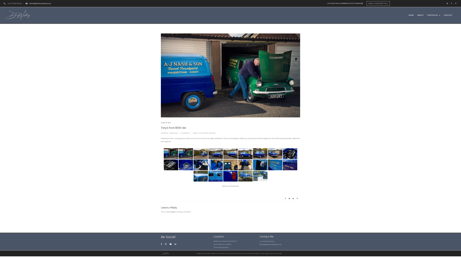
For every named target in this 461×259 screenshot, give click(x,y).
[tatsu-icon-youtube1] (171, 244)
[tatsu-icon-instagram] (455, 3)
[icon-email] (27, 4)
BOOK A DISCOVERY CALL (378, 3)
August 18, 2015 (166, 122)
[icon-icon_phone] (5, 4)
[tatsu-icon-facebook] (451, 3)
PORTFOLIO (432, 15)
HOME (411, 15)
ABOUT (420, 15)
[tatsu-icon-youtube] (447, 3)
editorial (212, 133)
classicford (203, 133)
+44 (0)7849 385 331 (14, 3)
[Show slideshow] (230, 186)
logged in (173, 212)
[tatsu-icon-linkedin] (175, 244)
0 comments (185, 133)
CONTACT (448, 15)
